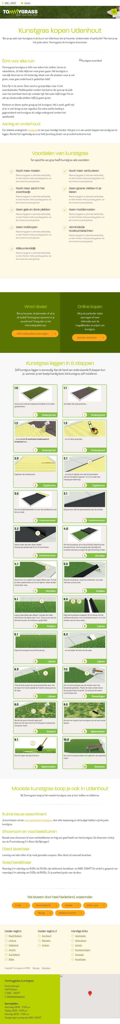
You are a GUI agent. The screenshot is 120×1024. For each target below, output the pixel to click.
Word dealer (80, 936)
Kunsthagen (80, 959)
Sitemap (36, 968)
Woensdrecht (43, 905)
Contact (27, 3)
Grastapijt (79, 954)
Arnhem (45, 945)
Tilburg (41, 913)
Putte (18, 905)
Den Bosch (46, 936)
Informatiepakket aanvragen (33, 333)
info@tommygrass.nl (16, 996)
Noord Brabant (15, 936)
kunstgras (32, 130)
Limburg (12, 940)
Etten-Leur (92, 905)
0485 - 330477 (10, 3)
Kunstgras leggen (82, 950)
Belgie (11, 959)
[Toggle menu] (114, 12)
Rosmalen (46, 940)
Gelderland (13, 945)
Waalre (69, 905)
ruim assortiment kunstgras (38, 820)
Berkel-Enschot (67, 913)
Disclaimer (46, 968)
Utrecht (12, 950)
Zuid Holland (14, 954)
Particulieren (80, 940)
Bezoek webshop (87, 337)
